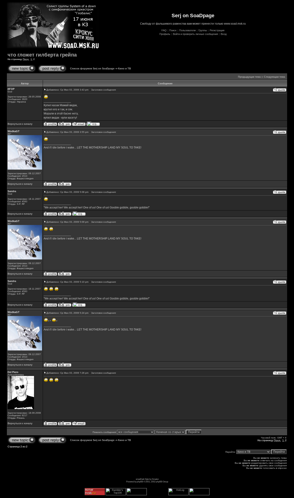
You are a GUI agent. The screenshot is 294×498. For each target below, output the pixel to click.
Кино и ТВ (124, 68)
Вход (223, 34)
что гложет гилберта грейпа (42, 55)
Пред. (26, 59)
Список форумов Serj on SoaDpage (92, 68)
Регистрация (217, 30)
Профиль (164, 34)
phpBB (140, 481)
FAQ (164, 30)
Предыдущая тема (249, 76)
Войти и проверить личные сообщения (195, 34)
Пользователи (187, 30)
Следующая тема (274, 76)
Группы (202, 30)
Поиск (172, 30)
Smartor (155, 479)
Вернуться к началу (20, 123)
